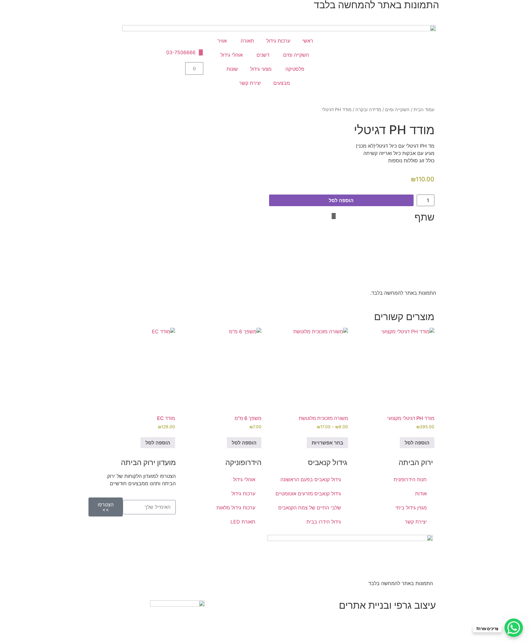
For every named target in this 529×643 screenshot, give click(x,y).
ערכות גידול (278, 41)
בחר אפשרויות (327, 443)
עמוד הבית (424, 109)
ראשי (307, 41)
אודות (421, 493)
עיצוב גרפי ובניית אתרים (387, 605)
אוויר (221, 41)
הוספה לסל (341, 200)
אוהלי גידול (231, 55)
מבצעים (281, 83)
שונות (231, 69)
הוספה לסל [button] (417, 443)
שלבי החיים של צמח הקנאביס (309, 508)
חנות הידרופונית (410, 479)
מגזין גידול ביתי (411, 508)
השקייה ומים (295, 55)
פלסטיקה (294, 69)
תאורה (246, 41)
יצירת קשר (250, 83)
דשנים (262, 55)
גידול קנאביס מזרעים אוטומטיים (308, 493)
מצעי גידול (261, 69)
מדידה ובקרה (368, 109)
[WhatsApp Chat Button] (514, 627)
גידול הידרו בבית (323, 522)
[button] (350, 216)
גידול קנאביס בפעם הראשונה (310, 479)
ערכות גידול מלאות (235, 508)
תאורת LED (243, 522)
